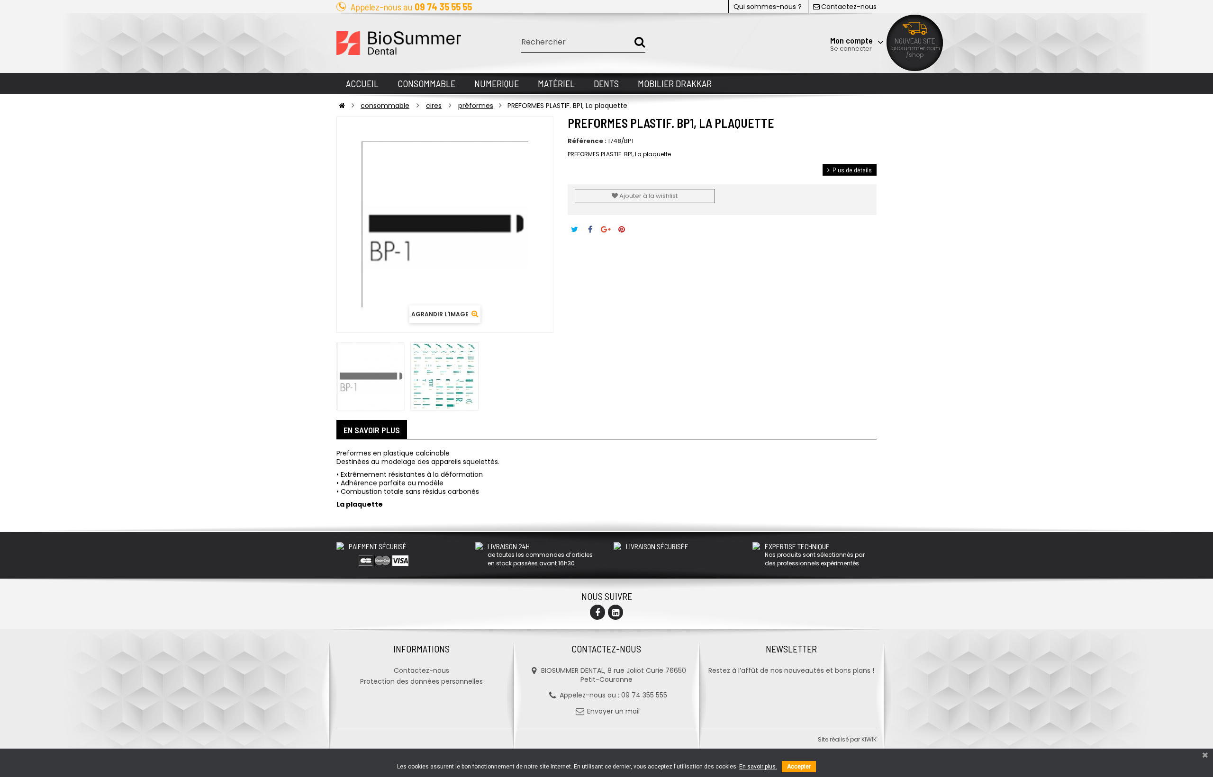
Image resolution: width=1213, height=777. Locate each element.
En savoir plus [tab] (372, 430)
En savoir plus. (758, 766)
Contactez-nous (849, 6)
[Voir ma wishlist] (826, 17)
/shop (914, 55)
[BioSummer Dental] (398, 43)
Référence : (587, 141)
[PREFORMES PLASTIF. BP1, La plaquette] (370, 376)
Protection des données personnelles (421, 681)
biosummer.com (915, 48)
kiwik (869, 739)
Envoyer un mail (613, 711)
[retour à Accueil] (341, 105)
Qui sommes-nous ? (767, 6)
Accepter (799, 766)
